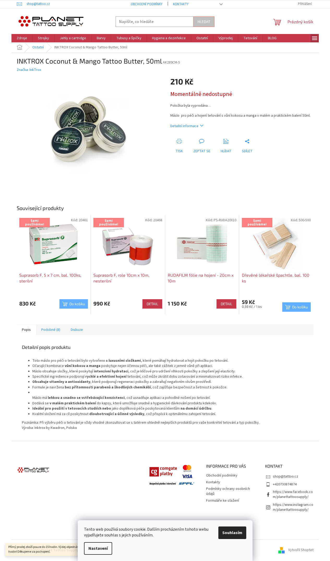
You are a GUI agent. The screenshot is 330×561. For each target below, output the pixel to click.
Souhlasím (232, 533)
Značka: (29, 69)
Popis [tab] (26, 329)
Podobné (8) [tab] (50, 329)
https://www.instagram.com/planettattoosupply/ (293, 507)
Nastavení (98, 548)
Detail (152, 304)
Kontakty (181, 4)
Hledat (203, 21)
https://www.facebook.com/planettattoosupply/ (293, 494)
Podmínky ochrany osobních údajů (228, 491)
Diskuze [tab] (77, 329)
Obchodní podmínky (147, 4)
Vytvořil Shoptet (301, 550)
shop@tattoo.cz (285, 476)
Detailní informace (184, 126)
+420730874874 (285, 484)
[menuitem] (21, 38)
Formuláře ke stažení (222, 500)
